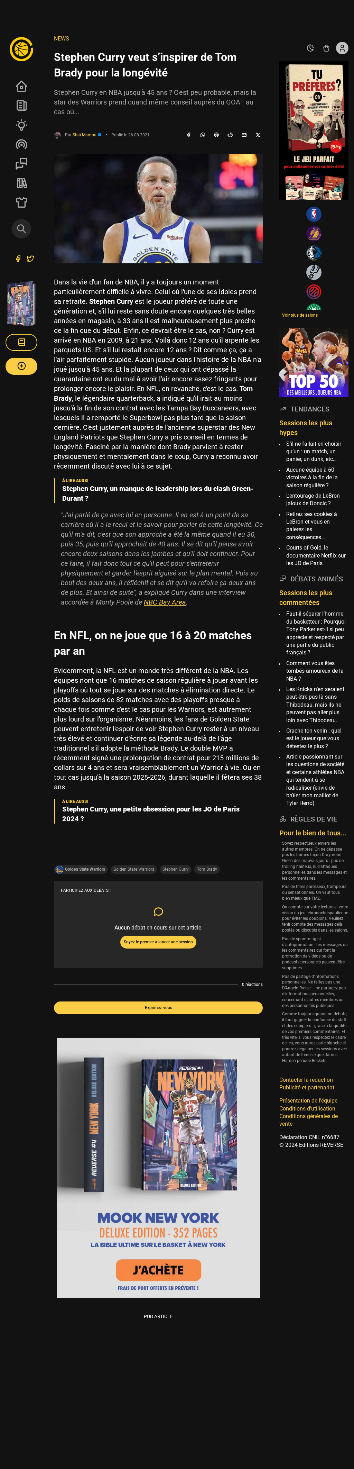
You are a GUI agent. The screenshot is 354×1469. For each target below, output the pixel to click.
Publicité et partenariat (306, 1087)
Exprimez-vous (158, 1007)
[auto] (310, 48)
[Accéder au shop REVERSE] (326, 48)
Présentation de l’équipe (308, 1100)
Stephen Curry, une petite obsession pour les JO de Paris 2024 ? (151, 814)
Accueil (21, 86)
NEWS (61, 38)
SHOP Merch (21, 202)
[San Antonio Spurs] (313, 272)
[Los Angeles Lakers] (313, 233)
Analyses (21, 125)
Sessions (21, 163)
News (21, 105)
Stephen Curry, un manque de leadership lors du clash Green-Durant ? (158, 493)
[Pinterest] (216, 135)
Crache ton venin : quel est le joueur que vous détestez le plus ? (314, 738)
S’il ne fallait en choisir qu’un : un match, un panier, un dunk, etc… (313, 452)
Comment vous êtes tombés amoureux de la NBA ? (315, 671)
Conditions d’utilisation (307, 1108)
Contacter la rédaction (306, 1080)
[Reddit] (230, 135)
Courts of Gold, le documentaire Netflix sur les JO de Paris (316, 555)
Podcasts (21, 144)
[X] (258, 135)
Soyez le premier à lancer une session (158, 942)
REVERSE (21, 183)
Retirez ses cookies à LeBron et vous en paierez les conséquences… (311, 526)
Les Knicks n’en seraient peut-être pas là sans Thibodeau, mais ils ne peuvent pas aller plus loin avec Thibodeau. (315, 705)
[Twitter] (30, 259)
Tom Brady (207, 869)
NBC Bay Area (165, 602)
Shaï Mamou (85, 135)
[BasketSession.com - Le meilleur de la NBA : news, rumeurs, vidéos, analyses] (21, 49)
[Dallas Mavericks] (313, 253)
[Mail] (244, 135)
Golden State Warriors (133, 869)
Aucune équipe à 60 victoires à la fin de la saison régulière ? (312, 477)
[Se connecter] (342, 48)
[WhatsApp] (202, 135)
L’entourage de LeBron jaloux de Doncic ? (313, 499)
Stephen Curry (175, 869)
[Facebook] (189, 135)
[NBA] (313, 214)
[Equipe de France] (313, 291)
